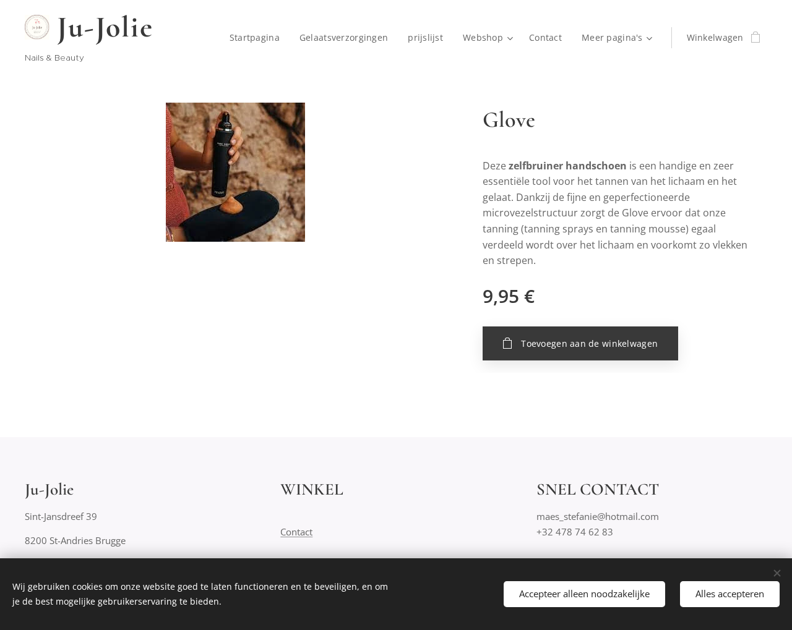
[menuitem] (258, 37)
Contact (296, 532)
